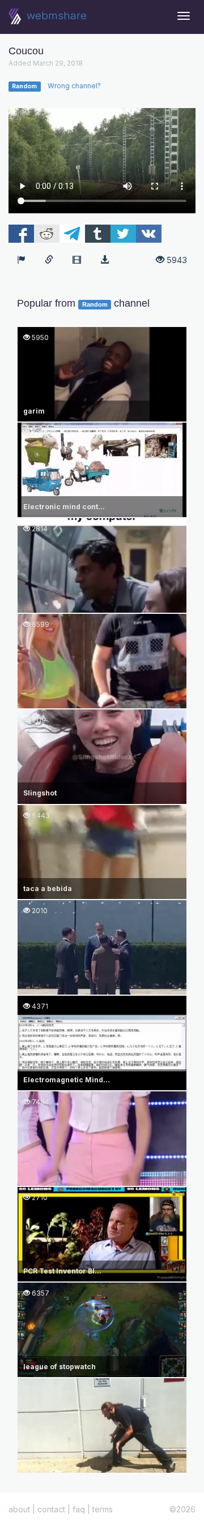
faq (79, 1509)
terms (102, 1509)
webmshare (55, 15)
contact (51, 1509)
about (19, 1509)
